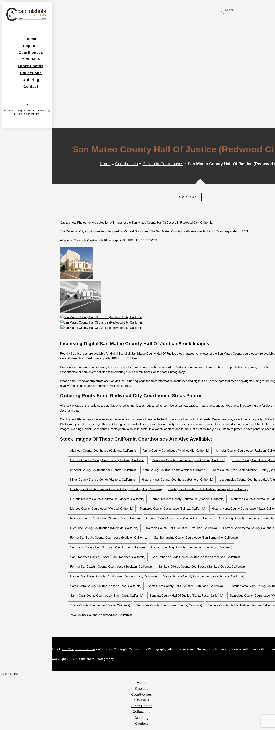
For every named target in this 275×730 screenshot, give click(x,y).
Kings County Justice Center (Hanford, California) (102, 479)
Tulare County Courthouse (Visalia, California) (100, 605)
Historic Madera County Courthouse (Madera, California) (107, 499)
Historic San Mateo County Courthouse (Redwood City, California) (113, 576)
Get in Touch (187, 196)
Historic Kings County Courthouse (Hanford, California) (177, 479)
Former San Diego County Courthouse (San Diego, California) (191, 547)
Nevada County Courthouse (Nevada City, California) (105, 518)
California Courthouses (163, 164)
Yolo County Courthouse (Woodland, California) (101, 615)
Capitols (141, 688)
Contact (141, 723)
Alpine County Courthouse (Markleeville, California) (176, 450)
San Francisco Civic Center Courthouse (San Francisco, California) (196, 557)
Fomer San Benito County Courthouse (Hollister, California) (109, 537)
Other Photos (141, 706)
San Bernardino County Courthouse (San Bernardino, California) (196, 537)
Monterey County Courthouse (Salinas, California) (172, 508)
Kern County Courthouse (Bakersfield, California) (175, 470)
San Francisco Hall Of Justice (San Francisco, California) (107, 557)
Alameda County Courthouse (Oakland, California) (103, 450)
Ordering (131, 381)
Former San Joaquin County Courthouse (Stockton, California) (111, 566)
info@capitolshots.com (78, 649)
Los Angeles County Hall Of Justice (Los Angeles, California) (208, 489)
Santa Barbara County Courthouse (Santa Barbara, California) (203, 576)
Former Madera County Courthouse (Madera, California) (187, 499)
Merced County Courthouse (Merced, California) (101, 508)
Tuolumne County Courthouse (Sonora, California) (169, 605)
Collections (141, 712)
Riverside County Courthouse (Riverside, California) (104, 528)
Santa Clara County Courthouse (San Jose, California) (105, 586)
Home (105, 164)
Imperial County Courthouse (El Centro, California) (103, 470)
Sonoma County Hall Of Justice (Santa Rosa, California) (186, 595)
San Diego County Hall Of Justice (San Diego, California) (107, 547)
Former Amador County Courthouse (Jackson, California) (107, 460)
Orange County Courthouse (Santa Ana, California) (179, 518)
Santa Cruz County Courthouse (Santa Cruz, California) (106, 595)
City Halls (141, 700)
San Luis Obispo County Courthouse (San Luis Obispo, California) (201, 566)
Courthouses (126, 164)
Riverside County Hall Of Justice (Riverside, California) (181, 528)
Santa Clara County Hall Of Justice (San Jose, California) (185, 586)
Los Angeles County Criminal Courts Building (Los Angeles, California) (116, 489)
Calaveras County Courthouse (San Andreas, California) (188, 460)
